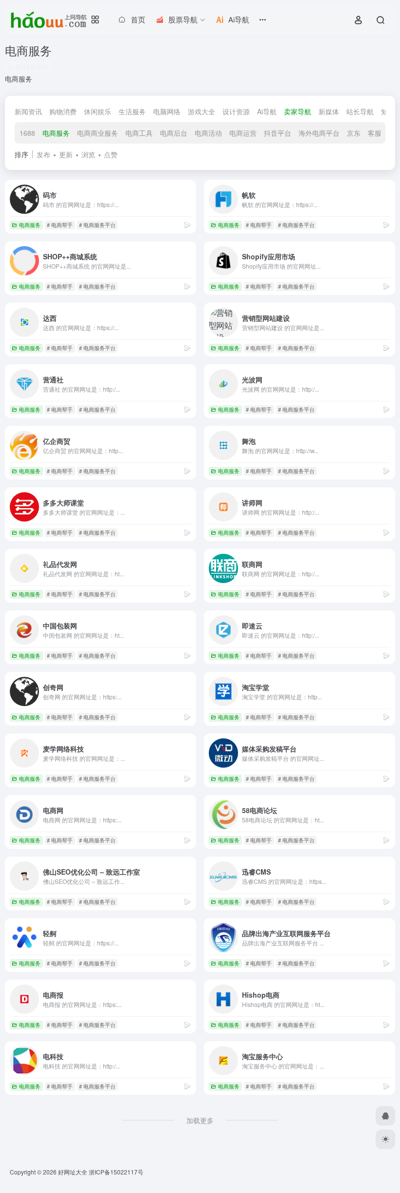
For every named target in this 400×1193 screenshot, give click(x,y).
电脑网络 (166, 111)
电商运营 (243, 133)
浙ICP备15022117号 (116, 1172)
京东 (353, 133)
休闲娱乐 (97, 111)
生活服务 (132, 111)
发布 (43, 154)
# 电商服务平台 (97, 225)
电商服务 (56, 133)
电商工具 (139, 133)
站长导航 (360, 111)
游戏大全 (201, 111)
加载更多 (200, 1120)
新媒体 (329, 111)
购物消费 (63, 111)
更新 (66, 154)
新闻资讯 (28, 111)
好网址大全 (72, 1172)
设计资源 (236, 111)
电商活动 (208, 133)
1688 (27, 133)
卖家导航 (297, 111)
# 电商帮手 (60, 225)
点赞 (111, 154)
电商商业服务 (97, 133)
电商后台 (173, 133)
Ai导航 (267, 111)
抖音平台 (277, 133)
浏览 (88, 154)
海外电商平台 (319, 133)
